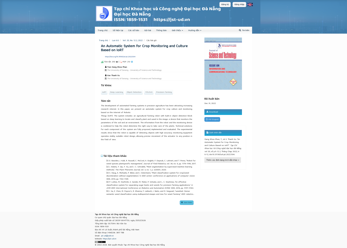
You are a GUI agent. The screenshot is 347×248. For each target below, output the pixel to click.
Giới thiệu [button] (177, 31)
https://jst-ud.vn (109, 239)
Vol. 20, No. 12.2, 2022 (133, 40)
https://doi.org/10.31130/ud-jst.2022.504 (120, 56)
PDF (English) (213, 119)
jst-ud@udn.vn (107, 236)
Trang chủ (103, 40)
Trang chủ (102, 31)
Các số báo (133, 31)
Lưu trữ (115, 40)
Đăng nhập (239, 5)
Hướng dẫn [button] (194, 31)
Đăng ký (225, 5)
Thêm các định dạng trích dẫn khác (222, 160)
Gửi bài (147, 31)
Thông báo (161, 31)
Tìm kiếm (245, 30)
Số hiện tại (118, 31)
